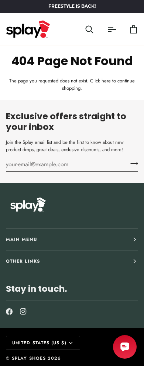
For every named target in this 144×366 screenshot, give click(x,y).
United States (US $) (39, 343)
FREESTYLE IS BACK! (72, 6)
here (106, 80)
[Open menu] (105, 29)
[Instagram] (23, 311)
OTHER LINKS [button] (23, 261)
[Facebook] (9, 311)
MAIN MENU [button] (21, 239)
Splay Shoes (29, 358)
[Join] (132, 163)
